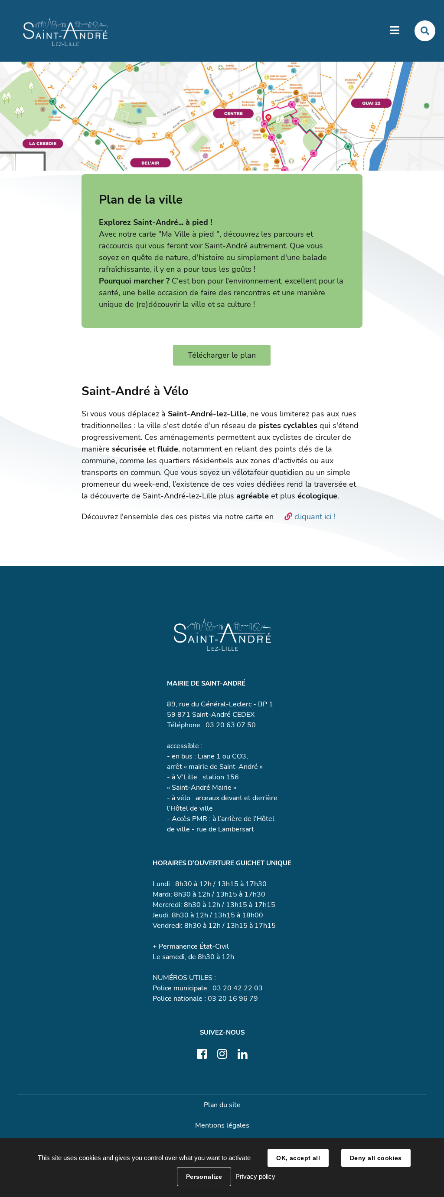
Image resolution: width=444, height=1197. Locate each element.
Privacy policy (255, 1176)
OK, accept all (298, 1157)
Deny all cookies (376, 1157)
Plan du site (222, 1105)
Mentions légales (222, 1125)
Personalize (204, 1176)
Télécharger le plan (222, 355)
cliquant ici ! (315, 516)
